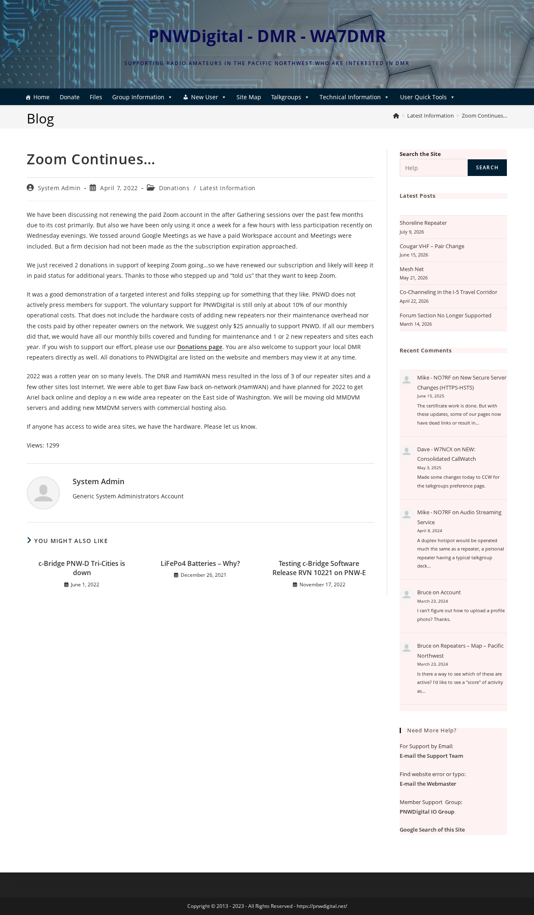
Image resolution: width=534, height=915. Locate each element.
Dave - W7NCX (435, 449)
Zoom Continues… (484, 115)
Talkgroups (286, 97)
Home (41, 97)
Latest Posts (418, 195)
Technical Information (350, 97)
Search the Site (420, 154)
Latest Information (228, 188)
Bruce (424, 592)
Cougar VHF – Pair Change (432, 246)
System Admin (59, 188)
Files (96, 97)
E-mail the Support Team (431, 755)
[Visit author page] (43, 492)
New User (204, 97)
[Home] (396, 115)
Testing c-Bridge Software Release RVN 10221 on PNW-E (319, 568)
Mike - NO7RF (434, 377)
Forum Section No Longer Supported (445, 315)
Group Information (138, 97)
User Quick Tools (423, 97)
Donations (174, 188)
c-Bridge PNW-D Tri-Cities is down (81, 568)
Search (487, 167)
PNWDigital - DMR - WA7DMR (267, 35)
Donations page (199, 347)
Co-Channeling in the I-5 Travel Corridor (448, 292)
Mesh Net (412, 269)
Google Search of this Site (432, 829)
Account (451, 592)
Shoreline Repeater (423, 222)
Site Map (249, 97)
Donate (70, 97)
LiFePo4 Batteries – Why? (200, 563)
